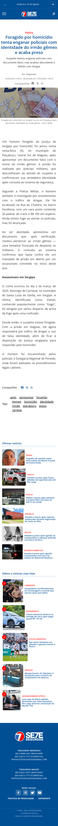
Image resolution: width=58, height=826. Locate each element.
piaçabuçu (29, 406)
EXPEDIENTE (44, 798)
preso (42, 406)
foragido (41, 397)
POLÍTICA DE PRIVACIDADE (21, 798)
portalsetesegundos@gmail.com (29, 759)
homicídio (30, 401)
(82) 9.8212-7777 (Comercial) (29, 756)
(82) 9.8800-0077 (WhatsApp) (29, 753)
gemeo (16, 401)
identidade (47, 401)
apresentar (26, 397)
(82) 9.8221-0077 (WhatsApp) (29, 772)
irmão (16, 406)
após (13, 397)
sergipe (17, 410)
